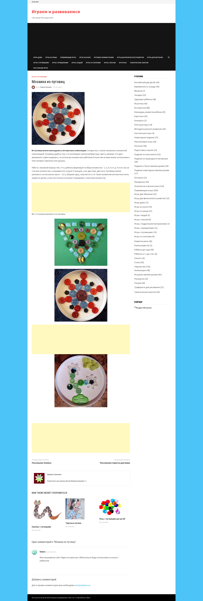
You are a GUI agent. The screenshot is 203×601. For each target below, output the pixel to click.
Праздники (139, 182)
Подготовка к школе (143, 150)
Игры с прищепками (60, 63)
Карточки (138, 116)
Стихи (137, 262)
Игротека (123, 63)
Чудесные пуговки (73, 523)
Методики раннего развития (148, 129)
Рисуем (137, 283)
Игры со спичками (93, 63)
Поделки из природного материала (151, 158)
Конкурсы (139, 120)
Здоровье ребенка (143, 99)
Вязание (138, 90)
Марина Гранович (46, 87)
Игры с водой (77, 63)
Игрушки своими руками (104, 57)
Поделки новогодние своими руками (151, 170)
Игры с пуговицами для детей (112, 519)
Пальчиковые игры (143, 141)
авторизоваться (82, 585)
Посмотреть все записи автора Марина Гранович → (66, 481)
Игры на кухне (85, 57)
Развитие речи (141, 241)
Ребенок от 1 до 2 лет (144, 254)
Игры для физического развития (130, 57)
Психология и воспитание (146, 186)
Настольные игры (40, 68)
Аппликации (140, 270)
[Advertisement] (101, 39)
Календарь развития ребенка (148, 112)
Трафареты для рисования (147, 287)
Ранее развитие (141, 245)
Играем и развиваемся (56, 11)
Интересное (140, 107)
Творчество (139, 266)
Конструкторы (141, 124)
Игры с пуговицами (41, 63)
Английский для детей (144, 82)
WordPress (81, 598)
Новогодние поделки (144, 137)
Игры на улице (51, 57)
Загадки (138, 95)
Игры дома (37, 57)
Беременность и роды (144, 86)
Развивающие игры (68, 57)
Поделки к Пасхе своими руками (149, 166)
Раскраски (139, 278)
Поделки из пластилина (145, 154)
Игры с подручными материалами (150, 223)
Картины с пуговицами (41, 527)
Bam (88, 598)
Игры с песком (110, 63)
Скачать (138, 258)
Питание (138, 146)
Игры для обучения (155, 57)
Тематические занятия (139, 63)
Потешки (138, 177)
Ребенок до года (142, 249)
